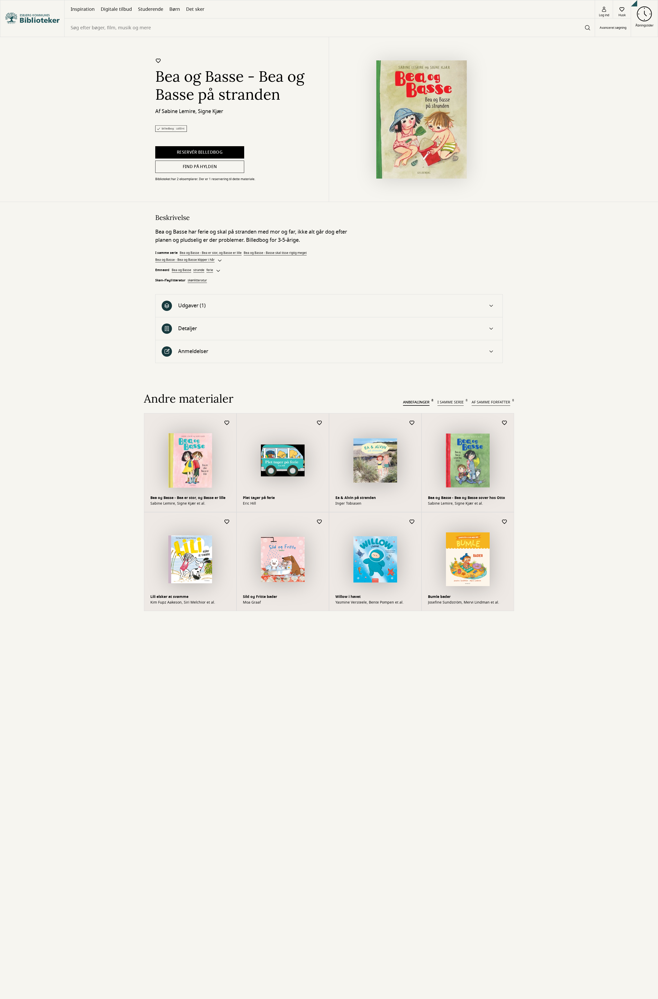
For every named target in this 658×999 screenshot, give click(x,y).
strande (198, 270)
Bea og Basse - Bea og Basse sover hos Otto (466, 498)
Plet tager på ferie (259, 498)
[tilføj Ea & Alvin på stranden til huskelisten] (412, 423)
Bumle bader (439, 596)
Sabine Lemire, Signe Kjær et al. (177, 504)
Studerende (150, 9)
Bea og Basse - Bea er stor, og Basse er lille (211, 253)
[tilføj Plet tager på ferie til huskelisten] (319, 423)
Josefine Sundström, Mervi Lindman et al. (463, 602)
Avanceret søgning (613, 27)
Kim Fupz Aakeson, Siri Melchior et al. (182, 602)
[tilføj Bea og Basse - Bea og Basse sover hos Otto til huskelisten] (504, 423)
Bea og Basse (181, 270)
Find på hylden (200, 167)
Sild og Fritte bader (260, 596)
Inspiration (83, 9)
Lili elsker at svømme (169, 596)
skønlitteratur (197, 280)
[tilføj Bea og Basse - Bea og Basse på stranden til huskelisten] (158, 61)
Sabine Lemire (178, 111)
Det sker (195, 9)
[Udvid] (220, 260)
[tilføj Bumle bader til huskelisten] (504, 522)
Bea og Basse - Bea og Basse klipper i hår (185, 259)
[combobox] (330, 27)
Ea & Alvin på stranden (355, 498)
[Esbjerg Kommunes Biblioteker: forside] (32, 18)
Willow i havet (348, 596)
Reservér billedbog (200, 152)
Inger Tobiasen (348, 504)
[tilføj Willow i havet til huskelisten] (412, 522)
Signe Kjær (210, 111)
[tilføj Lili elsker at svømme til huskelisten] (227, 522)
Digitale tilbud (116, 9)
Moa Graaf (252, 602)
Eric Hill (249, 504)
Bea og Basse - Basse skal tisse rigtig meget (275, 253)
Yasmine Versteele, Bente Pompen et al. (369, 602)
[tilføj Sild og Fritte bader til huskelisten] (319, 522)
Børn (174, 9)
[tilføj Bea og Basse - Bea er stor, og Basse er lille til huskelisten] (227, 423)
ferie (209, 270)
